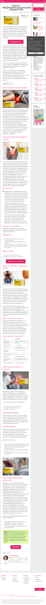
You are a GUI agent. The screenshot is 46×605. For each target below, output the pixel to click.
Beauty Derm (16, 581)
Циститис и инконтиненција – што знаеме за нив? (38, 20)
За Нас (11, 596)
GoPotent (38, 579)
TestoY (37, 578)
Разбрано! (36, 53)
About (4, 552)
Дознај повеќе (36, 49)
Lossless (15, 579)
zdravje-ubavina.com (4, 594)
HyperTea (26, 579)
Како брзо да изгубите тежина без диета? (41, 28)
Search (38, 9)
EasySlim (4, 579)
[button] (11, 84)
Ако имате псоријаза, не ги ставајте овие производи (38, 35)
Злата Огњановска (14, 555)
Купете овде (18, 345)
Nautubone (27, 578)
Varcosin (15, 578)
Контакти (15, 596)
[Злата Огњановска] (5, 560)
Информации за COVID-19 (31, 596)
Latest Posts (9, 552)
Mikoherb (26, 581)
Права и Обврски (21, 596)
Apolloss (4, 578)
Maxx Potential (39, 581)
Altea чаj (26, 583)
